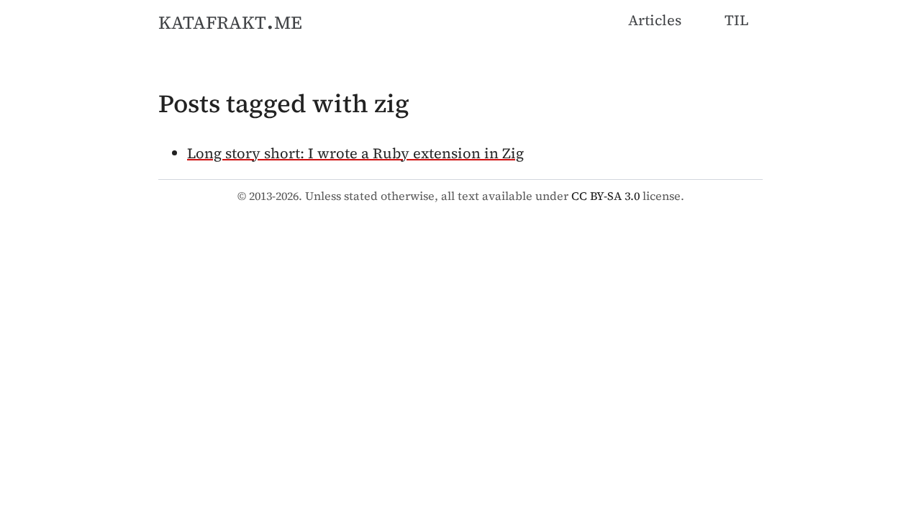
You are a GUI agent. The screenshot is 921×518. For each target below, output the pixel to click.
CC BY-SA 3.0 (605, 196)
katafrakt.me (230, 20)
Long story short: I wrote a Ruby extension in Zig (355, 153)
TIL (736, 20)
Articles (654, 20)
